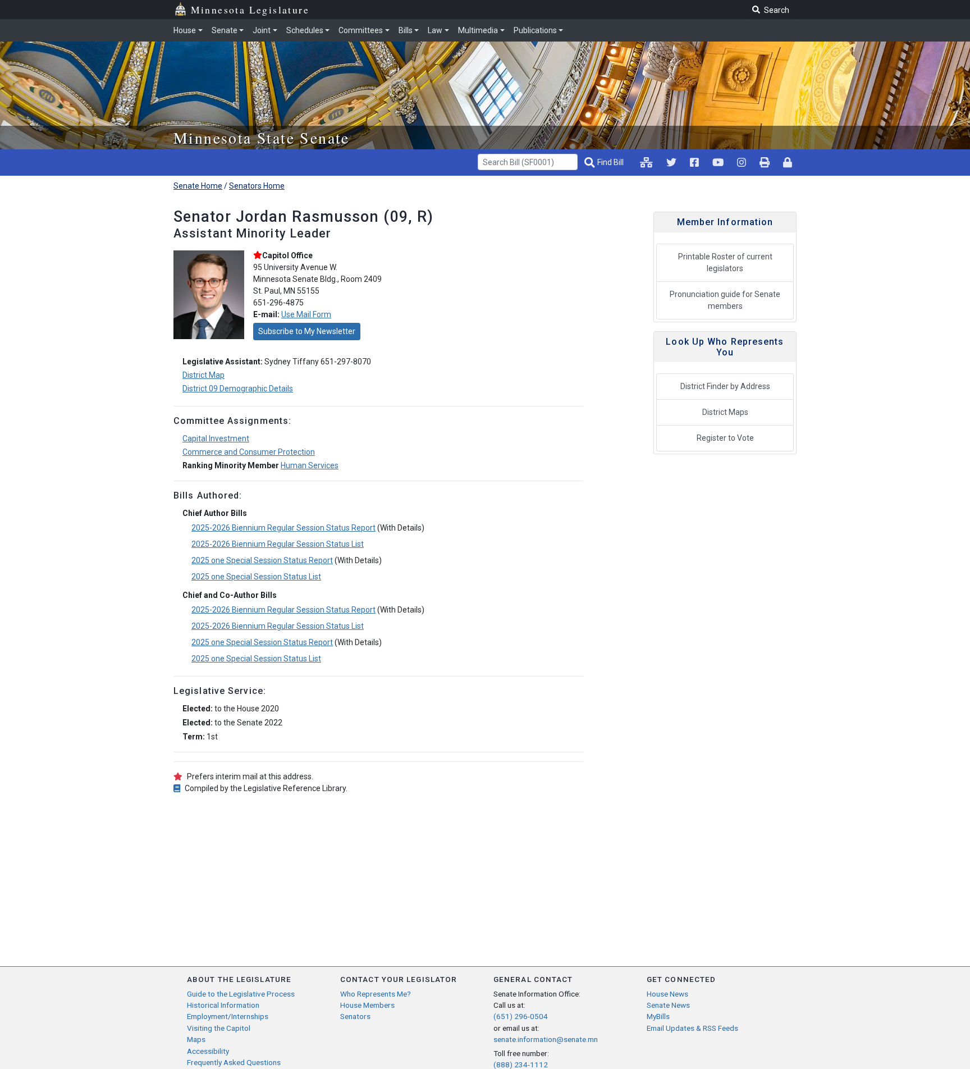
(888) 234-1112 (520, 1064)
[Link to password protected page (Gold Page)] (788, 162)
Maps (196, 1039)
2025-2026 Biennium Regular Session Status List (277, 544)
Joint (262, 30)
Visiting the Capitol (218, 1028)
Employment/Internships (227, 1016)
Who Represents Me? (375, 993)
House (184, 30)
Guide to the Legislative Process (241, 993)
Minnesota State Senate (261, 137)
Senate (224, 30)
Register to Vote (725, 437)
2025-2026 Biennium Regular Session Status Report (283, 527)
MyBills (658, 1016)
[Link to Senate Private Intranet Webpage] (646, 162)
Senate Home (197, 185)
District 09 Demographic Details (237, 388)
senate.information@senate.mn (545, 1039)
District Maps (725, 412)
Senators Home (257, 185)
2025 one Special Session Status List (256, 576)
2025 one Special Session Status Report (262, 560)
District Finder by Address (725, 386)
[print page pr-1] (764, 162)
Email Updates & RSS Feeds (692, 1028)
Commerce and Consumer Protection (248, 451)
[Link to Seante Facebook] (694, 162)
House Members (367, 1005)
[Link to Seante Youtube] (718, 162)
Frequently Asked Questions (234, 1062)
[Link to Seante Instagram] (671, 162)
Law (435, 30)
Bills (406, 30)
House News (667, 993)
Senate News (668, 1005)
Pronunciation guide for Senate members (725, 300)
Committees (360, 30)
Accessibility (208, 1051)
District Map (203, 375)
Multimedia (478, 30)
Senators (355, 1016)
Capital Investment (215, 438)
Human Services (309, 465)
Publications (535, 30)
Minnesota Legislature (250, 9)
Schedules (304, 30)
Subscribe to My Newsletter (306, 331)
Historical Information (223, 1005)
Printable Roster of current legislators (725, 262)
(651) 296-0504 (520, 1016)
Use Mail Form (306, 314)
